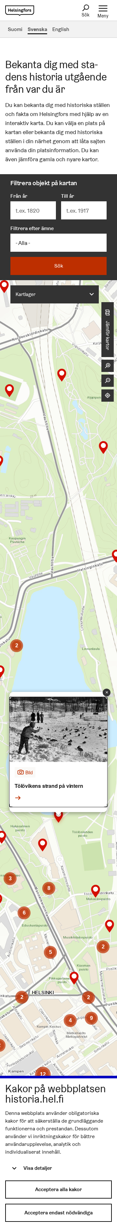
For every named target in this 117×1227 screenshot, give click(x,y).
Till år (67, 196)
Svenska (37, 29)
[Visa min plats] (107, 395)
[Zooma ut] (107, 381)
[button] (61, 375)
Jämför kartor (108, 335)
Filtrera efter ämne (32, 228)
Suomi (15, 29)
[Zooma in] (107, 366)
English (60, 29)
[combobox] (54, 294)
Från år (18, 196)
